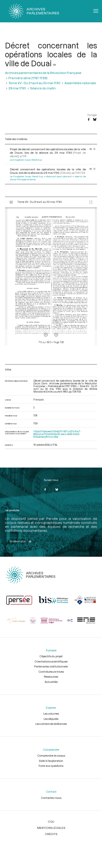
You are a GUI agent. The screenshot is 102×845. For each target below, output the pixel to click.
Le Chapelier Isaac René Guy (26, 159)
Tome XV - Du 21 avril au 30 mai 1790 (34, 83)
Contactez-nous (51, 797)
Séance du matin (43, 88)
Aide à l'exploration (51, 760)
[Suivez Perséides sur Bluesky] (56, 489)
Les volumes (51, 713)
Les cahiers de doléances (51, 723)
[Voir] (54, 63)
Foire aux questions (51, 765)
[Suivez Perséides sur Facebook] (45, 489)
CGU (51, 821)
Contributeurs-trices (51, 671)
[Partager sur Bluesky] (94, 119)
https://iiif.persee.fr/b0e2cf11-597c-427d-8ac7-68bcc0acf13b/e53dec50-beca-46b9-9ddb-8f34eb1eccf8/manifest (57, 434)
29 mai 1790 (17, 88)
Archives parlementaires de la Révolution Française (43, 72)
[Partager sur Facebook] (88, 119)
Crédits (51, 834)
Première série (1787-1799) (28, 78)
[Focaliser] (94, 149)
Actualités (51, 681)
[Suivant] (56, 335)
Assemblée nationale (80, 83)
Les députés (51, 718)
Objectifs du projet (51, 656)
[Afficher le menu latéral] (11, 202)
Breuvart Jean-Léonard (59, 176)
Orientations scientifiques (51, 661)
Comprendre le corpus (51, 755)
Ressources (51, 676)
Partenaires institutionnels (51, 666)
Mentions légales (51, 827)
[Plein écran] (91, 202)
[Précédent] (46, 335)
